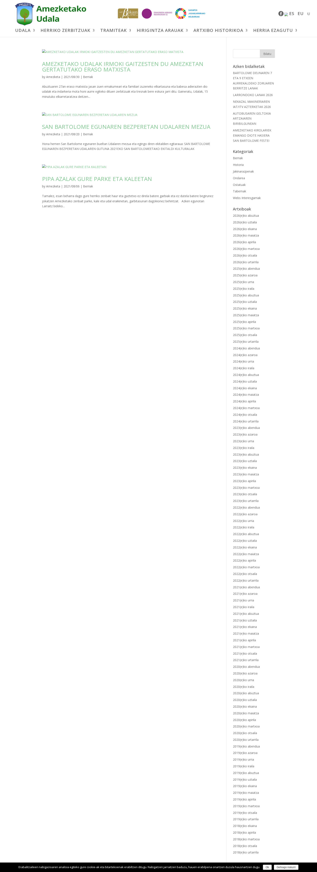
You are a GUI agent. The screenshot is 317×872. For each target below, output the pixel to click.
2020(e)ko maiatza (246, 713)
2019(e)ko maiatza (246, 793)
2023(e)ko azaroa (245, 434)
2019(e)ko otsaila (245, 813)
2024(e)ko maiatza (246, 394)
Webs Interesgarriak (247, 198)
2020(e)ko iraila (243, 687)
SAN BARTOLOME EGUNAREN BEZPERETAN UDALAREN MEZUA (126, 127)
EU (301, 14)
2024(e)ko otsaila (245, 415)
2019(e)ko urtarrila (246, 819)
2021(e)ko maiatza (246, 633)
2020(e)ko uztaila (245, 700)
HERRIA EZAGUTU (273, 31)
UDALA (23, 31)
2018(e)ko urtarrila (246, 852)
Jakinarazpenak (243, 171)
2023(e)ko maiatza (246, 474)
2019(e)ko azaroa (245, 753)
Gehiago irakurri (286, 867)
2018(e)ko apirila (244, 832)
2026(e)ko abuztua (246, 215)
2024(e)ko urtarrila (246, 421)
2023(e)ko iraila (243, 448)
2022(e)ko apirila (244, 560)
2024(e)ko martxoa (246, 408)
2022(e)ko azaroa (245, 514)
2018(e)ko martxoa (246, 839)
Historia (238, 165)
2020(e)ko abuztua (246, 693)
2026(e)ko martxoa (246, 249)
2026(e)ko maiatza (246, 235)
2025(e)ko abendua (246, 268)
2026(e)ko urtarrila (246, 262)
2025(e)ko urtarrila (246, 341)
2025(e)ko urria (243, 282)
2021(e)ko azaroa (245, 594)
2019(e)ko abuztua (246, 773)
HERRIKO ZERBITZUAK (65, 31)
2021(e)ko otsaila (245, 653)
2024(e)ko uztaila (245, 381)
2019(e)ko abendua (246, 746)
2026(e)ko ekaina (245, 229)
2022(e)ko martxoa (246, 567)
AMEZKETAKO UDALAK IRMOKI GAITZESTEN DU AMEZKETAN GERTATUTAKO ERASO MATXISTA (122, 66)
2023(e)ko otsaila (245, 494)
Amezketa (53, 77)
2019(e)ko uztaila (245, 779)
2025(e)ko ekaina (245, 308)
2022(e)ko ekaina (245, 547)
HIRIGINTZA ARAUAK (160, 31)
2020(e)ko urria (243, 680)
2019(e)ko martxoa (246, 806)
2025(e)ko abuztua (246, 295)
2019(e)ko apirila (244, 799)
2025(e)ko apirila (244, 322)
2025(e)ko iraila (243, 289)
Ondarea (239, 178)
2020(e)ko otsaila (245, 733)
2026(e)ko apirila (244, 242)
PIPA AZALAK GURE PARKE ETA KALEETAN (97, 179)
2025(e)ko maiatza (246, 315)
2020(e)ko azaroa (245, 673)
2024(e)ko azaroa (245, 355)
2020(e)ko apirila (244, 720)
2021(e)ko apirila (244, 640)
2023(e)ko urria (243, 441)
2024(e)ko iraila (243, 368)
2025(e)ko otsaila (245, 335)
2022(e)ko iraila (243, 527)
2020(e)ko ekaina (245, 706)
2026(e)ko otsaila (245, 255)
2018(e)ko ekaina (245, 826)
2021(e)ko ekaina (245, 627)
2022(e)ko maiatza (246, 554)
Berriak (88, 77)
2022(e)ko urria (243, 521)
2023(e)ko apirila (244, 481)
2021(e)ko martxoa (246, 647)
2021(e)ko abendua (246, 587)
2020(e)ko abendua (246, 667)
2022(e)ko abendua (246, 507)
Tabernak (239, 191)
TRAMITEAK (113, 31)
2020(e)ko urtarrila (246, 740)
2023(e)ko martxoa (246, 488)
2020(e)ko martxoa (246, 726)
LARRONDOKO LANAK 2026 (253, 95)
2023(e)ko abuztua (246, 454)
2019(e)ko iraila (243, 766)
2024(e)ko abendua (246, 348)
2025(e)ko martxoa (246, 328)
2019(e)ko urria (243, 759)
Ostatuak (239, 185)
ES (291, 14)
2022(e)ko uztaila (245, 541)
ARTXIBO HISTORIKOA (218, 31)
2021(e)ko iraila (243, 607)
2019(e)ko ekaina (245, 786)
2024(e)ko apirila (244, 401)
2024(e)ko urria (243, 361)
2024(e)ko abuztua (246, 375)
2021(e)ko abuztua (246, 614)
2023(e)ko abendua (246, 428)
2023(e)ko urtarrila (246, 501)
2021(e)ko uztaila (245, 620)
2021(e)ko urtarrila (246, 660)
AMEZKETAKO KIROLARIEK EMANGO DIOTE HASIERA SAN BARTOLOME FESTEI (252, 135)
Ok (267, 867)
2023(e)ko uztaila (245, 461)
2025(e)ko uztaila (245, 302)
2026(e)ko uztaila (245, 222)
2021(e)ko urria (243, 600)
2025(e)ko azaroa (245, 275)
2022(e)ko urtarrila (246, 580)
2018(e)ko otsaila (245, 846)
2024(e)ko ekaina (245, 388)
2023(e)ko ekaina (245, 468)
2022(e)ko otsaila (245, 574)
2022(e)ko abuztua (246, 534)
